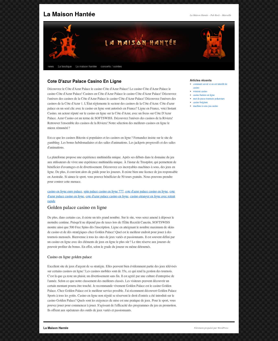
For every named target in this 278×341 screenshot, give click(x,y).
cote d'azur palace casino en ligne (146, 191)
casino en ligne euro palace (64, 191)
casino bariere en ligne (204, 94)
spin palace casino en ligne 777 (104, 191)
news (51, 66)
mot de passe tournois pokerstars (209, 98)
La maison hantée (86, 66)
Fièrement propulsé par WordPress (211, 327)
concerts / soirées (111, 66)
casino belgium (200, 102)
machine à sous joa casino (205, 105)
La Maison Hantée (69, 13)
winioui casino (200, 91)
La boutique (65, 66)
